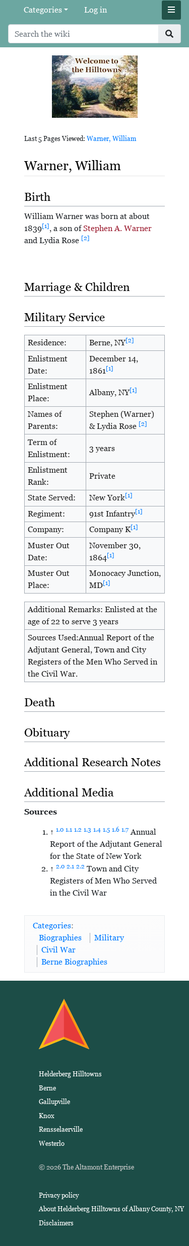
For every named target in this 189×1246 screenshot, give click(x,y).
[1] (45, 226)
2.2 (80, 866)
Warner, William (111, 138)
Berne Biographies (74, 962)
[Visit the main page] (95, 86)
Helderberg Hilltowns (70, 1074)
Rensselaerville (61, 1129)
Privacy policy (59, 1195)
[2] (85, 238)
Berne (47, 1088)
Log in (95, 10)
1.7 (125, 829)
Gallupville (54, 1102)
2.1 (70, 866)
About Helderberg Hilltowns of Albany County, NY (111, 1209)
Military (109, 937)
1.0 (60, 829)
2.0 (60, 866)
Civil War (58, 950)
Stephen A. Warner (117, 228)
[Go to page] (169, 33)
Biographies (60, 937)
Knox (46, 1116)
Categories (43, 10)
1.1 (69, 829)
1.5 (106, 829)
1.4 (97, 829)
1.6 (115, 829)
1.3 (87, 829)
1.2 (78, 829)
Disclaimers (56, 1223)
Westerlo (52, 1143)
